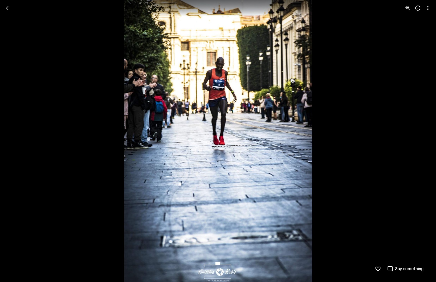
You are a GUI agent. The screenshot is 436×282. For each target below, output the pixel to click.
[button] (14, 141)
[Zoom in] (408, 8)
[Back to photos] (8, 8)
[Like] (378, 269)
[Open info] (418, 8)
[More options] (428, 8)
